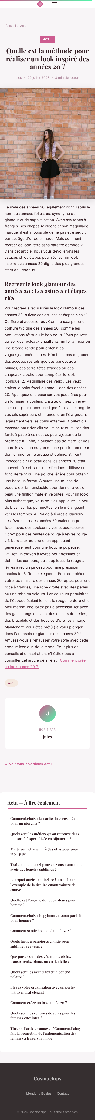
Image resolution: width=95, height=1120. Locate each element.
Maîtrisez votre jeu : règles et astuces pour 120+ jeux (44, 851)
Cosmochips (47, 1078)
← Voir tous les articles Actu (28, 764)
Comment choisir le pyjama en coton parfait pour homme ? (45, 918)
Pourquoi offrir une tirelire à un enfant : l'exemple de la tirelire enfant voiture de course (43, 884)
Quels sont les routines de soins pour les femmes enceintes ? (42, 1015)
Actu (23, 25)
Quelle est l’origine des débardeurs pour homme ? (43, 902)
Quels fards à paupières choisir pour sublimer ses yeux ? (39, 943)
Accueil (11, 25)
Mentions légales (38, 1093)
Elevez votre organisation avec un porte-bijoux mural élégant (42, 989)
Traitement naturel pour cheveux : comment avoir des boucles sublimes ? (46, 867)
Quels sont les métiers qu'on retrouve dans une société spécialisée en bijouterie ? (44, 836)
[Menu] (54, 4)
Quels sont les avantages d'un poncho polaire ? (40, 974)
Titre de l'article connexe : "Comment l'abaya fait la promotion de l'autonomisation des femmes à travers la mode (46, 1033)
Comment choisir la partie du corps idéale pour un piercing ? (44, 821)
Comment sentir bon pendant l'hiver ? (40, 930)
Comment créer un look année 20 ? (38, 1002)
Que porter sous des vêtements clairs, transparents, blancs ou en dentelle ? (40, 959)
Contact (63, 1093)
